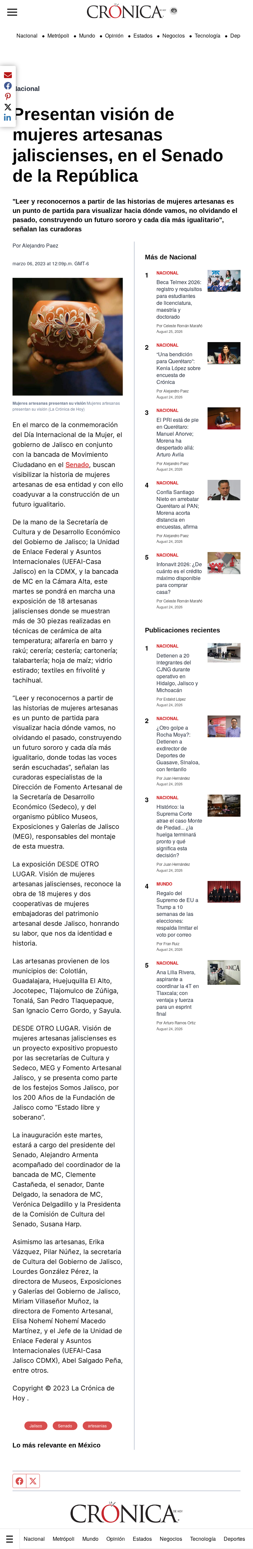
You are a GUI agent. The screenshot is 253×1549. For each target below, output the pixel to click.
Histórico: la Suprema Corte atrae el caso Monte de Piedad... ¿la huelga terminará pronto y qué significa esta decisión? (179, 831)
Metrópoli (63, 1538)
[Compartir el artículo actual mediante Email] (8, 75)
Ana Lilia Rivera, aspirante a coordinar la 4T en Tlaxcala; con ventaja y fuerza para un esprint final (177, 992)
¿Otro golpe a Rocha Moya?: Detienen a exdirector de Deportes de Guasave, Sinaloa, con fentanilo (178, 748)
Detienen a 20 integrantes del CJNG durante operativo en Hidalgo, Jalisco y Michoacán (177, 673)
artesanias (97, 1425)
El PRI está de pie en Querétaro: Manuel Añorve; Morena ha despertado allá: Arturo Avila (177, 437)
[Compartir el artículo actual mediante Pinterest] (8, 96)
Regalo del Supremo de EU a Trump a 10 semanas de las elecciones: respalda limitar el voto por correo (177, 913)
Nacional (34, 1538)
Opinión (115, 1538)
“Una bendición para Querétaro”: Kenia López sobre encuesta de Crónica (178, 368)
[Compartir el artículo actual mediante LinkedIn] (8, 118)
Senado (65, 1425)
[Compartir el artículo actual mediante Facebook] (8, 86)
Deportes (234, 1538)
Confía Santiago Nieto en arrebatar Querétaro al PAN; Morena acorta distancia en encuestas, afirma (177, 509)
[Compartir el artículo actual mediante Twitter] (8, 107)
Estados (142, 1538)
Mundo (90, 1538)
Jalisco (36, 1425)
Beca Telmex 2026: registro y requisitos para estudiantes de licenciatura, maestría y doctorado (179, 299)
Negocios (171, 1538)
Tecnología (203, 1538)
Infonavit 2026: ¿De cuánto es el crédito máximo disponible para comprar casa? (179, 578)
